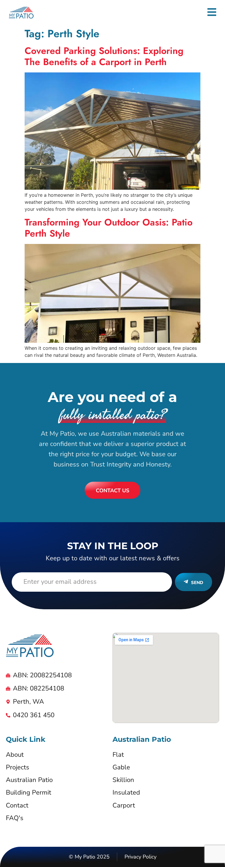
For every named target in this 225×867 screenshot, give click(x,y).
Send (197, 583)
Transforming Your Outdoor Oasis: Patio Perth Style (108, 228)
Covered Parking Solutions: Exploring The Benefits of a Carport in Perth (104, 56)
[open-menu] (211, 13)
